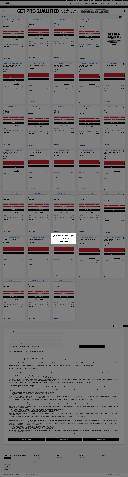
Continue (64, 241)
